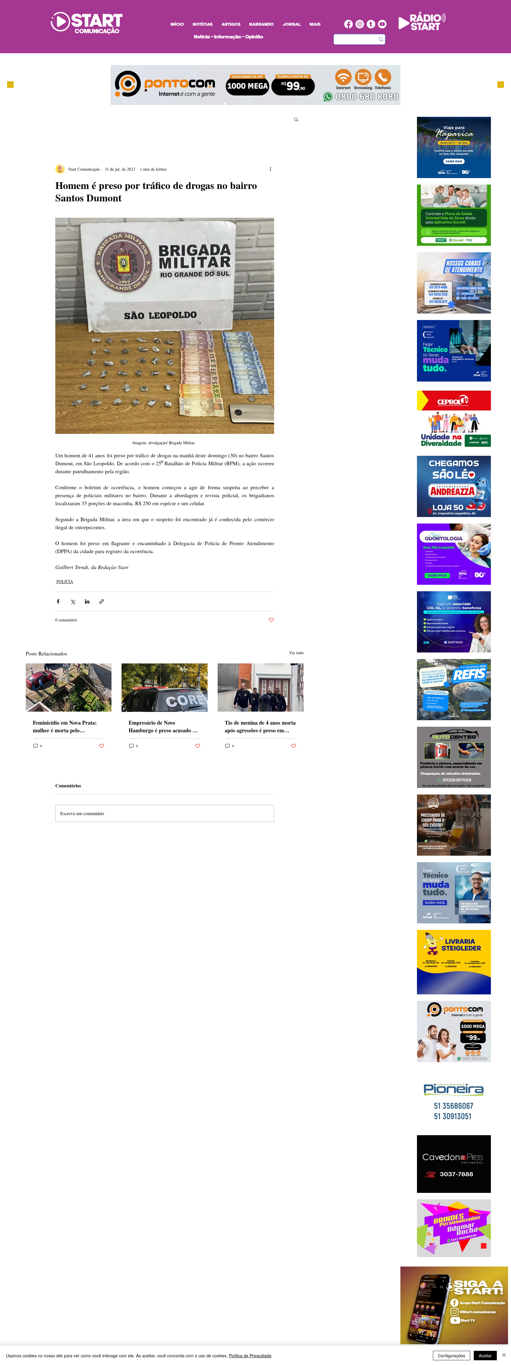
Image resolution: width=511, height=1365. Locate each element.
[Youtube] (382, 24)
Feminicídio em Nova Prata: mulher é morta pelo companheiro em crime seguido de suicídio (68, 726)
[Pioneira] (219, 104)
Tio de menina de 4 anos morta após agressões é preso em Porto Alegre (260, 726)
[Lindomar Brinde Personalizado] (230, 104)
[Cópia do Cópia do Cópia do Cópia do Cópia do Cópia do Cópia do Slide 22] (253, 104)
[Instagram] (359, 24)
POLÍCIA (64, 581)
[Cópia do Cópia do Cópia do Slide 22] (247, 104)
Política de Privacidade (250, 1355)
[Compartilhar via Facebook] (58, 601)
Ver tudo (296, 652)
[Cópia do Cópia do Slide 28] (236, 104)
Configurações (451, 1355)
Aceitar (485, 1355)
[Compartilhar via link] (101, 601)
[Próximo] (500, 85)
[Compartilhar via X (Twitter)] (72, 601)
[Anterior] (10, 85)
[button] (296, 119)
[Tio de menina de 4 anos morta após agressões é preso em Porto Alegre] (261, 687)
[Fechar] (503, 1355)
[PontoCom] (225, 104)
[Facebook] (348, 24)
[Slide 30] (241, 104)
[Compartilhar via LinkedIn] (87, 601)
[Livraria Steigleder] (213, 104)
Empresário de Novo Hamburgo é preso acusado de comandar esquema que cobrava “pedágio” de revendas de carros (164, 726)
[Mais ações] (270, 168)
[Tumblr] (371, 24)
